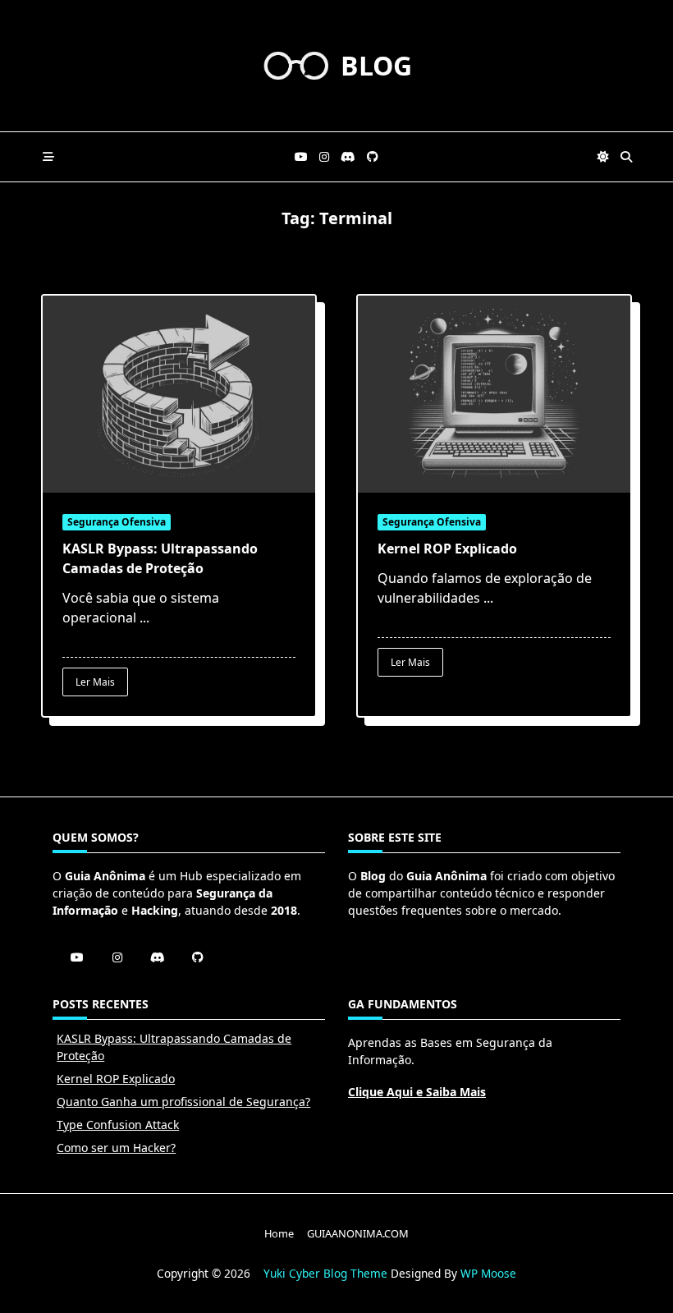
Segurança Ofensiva (116, 522)
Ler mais (95, 682)
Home (279, 1233)
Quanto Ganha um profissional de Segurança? (183, 1101)
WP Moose (488, 1273)
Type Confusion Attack (118, 1124)
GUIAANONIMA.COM (358, 1233)
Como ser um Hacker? (116, 1147)
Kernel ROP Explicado (447, 548)
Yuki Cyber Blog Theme (325, 1273)
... (144, 617)
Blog (376, 65)
